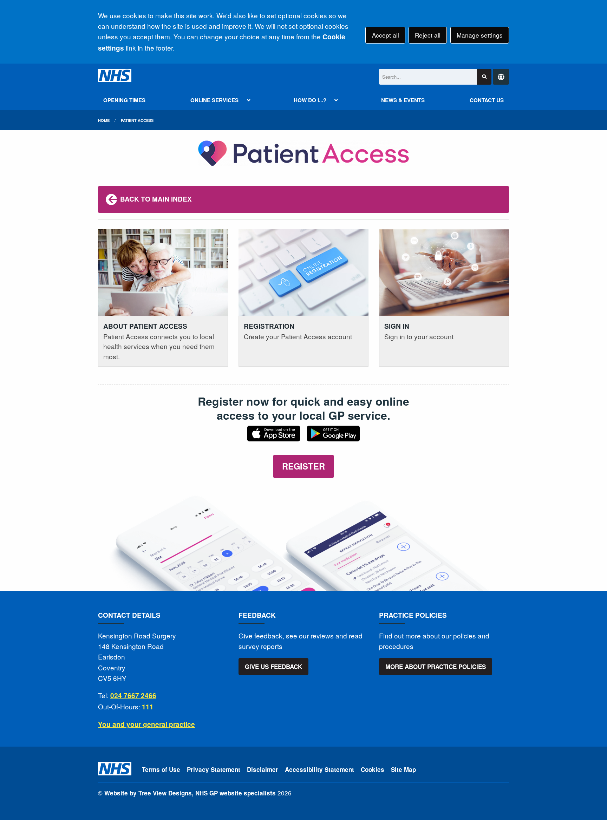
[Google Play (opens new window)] (333, 436)
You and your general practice (146, 724)
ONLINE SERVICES (214, 100)
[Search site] (484, 77)
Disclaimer (262, 769)
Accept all (385, 35)
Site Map (403, 769)
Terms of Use (161, 769)
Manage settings (480, 35)
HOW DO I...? (310, 100)
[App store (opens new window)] (273, 436)
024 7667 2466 (133, 695)
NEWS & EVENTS (403, 100)
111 (148, 706)
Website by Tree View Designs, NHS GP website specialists (190, 793)
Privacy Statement (213, 769)
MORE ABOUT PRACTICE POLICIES (435, 666)
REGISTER (303, 466)
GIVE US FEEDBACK (273, 666)
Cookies (372, 769)
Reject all (427, 35)
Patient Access (137, 120)
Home (104, 120)
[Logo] (114, 77)
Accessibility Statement (319, 769)
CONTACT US (487, 100)
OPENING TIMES (124, 100)
